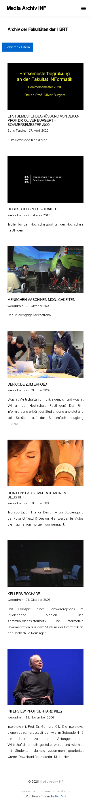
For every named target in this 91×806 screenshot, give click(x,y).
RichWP (60, 796)
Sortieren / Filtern (18, 47)
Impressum (27, 791)
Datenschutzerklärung (55, 791)
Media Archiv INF (51, 781)
